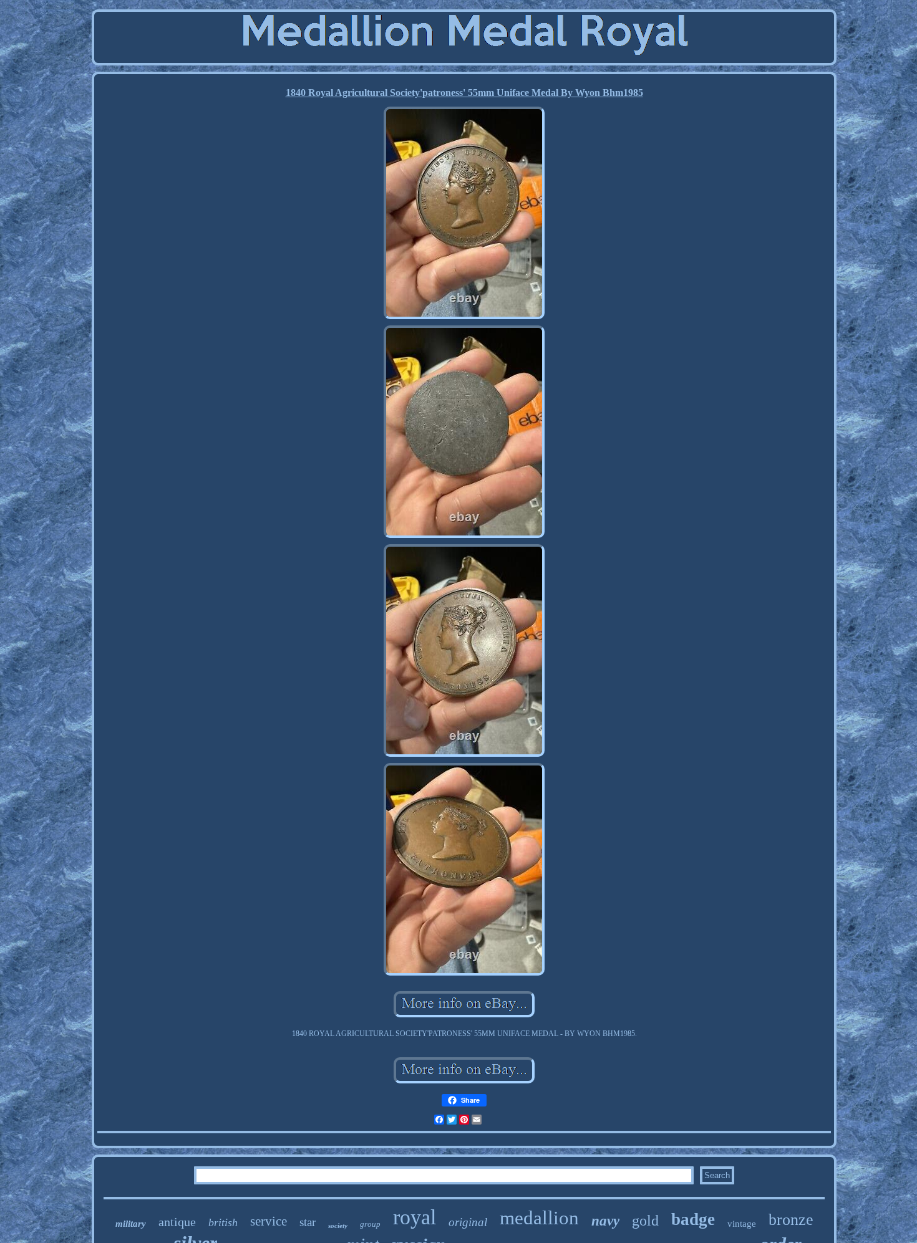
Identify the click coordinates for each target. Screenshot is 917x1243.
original (468, 1222)
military (130, 1224)
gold (645, 1220)
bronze (791, 1220)
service (268, 1221)
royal (414, 1217)
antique (177, 1222)
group (370, 1224)
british (223, 1222)
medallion (539, 1218)
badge (693, 1219)
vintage (741, 1224)
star (307, 1222)
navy (605, 1221)
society (337, 1225)
